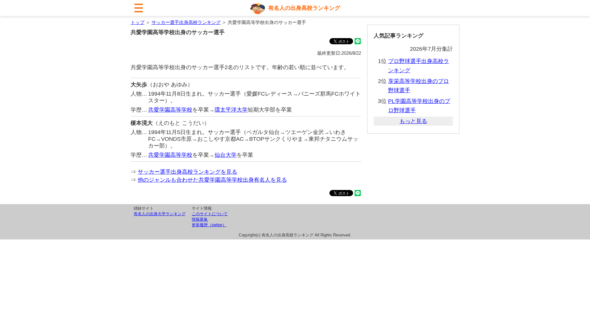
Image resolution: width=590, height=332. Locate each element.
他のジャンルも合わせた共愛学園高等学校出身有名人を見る (212, 180)
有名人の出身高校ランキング (304, 8)
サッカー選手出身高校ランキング (186, 22)
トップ (137, 22)
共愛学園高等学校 (170, 110)
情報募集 (200, 219)
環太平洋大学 (231, 110)
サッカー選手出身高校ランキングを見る (187, 172)
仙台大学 (225, 155)
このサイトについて (210, 213)
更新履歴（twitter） (209, 225)
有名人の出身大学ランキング (160, 213)
